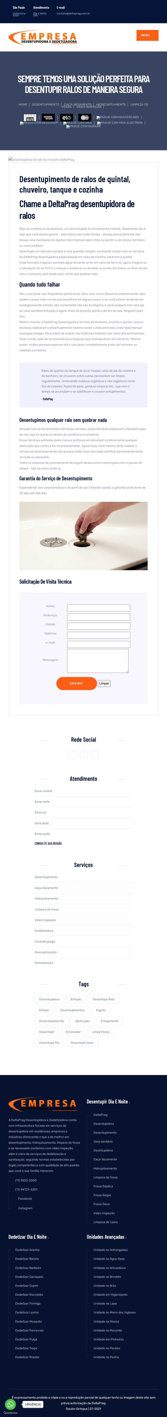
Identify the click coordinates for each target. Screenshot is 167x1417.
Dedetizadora (44, 931)
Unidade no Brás (105, 1286)
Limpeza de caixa (106, 1222)
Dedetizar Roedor (27, 1357)
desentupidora (49, 999)
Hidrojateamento (111, 104)
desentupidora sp (51, 1021)
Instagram (25, 1208)
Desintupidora (103, 1150)
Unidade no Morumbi (108, 1330)
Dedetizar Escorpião (29, 1294)
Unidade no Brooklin (107, 1277)
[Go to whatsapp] (10, 1404)
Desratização (44, 963)
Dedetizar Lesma (27, 1312)
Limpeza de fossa (47, 909)
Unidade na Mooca (106, 1321)
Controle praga (45, 941)
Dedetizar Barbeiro (28, 1268)
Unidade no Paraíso (107, 1348)
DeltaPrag (100, 1115)
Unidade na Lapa (105, 1303)
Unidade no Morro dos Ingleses (115, 1312)
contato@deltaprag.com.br (73, 13)
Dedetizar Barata (27, 1259)
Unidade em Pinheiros (109, 1339)
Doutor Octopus (77, 1409)
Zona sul (40, 812)
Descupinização (46, 952)
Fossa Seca (102, 1204)
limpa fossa (100, 1032)
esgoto (101, 1010)
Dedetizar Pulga (26, 1339)
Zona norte (42, 802)
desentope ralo (104, 999)
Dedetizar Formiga (28, 1303)
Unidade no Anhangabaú (111, 1250)
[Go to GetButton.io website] (10, 1412)
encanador (73, 1032)
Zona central (43, 791)
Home (23, 104)
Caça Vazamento (78, 104)
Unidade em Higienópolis (110, 1294)
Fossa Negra (102, 1195)
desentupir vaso (82, 1043)
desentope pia (49, 1043)
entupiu (76, 999)
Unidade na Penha (106, 1357)
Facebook (25, 1198)
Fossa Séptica (103, 1186)
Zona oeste (42, 834)
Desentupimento (45, 104)
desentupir (46, 1032)
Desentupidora (104, 1124)
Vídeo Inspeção (89, 107)
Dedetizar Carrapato (29, 1277)
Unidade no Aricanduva (110, 1268)
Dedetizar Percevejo (29, 1330)
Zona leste (42, 823)
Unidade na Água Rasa (109, 1259)
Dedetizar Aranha (27, 1250)
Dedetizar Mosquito (28, 1321)
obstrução (82, 1021)
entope (44, 1010)
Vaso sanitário (103, 1141)
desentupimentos (72, 1010)
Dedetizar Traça (26, 1348)
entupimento (110, 1021)
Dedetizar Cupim (26, 1286)
